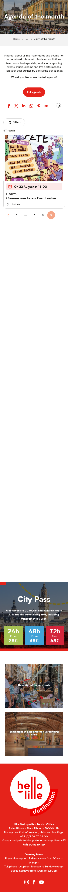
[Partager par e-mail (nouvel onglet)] (46, 106)
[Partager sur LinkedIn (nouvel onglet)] (24, 106)
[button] (58, 105)
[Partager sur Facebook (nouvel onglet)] (9, 106)
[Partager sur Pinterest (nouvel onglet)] (39, 106)
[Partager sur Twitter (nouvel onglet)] (16, 106)
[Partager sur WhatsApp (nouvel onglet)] (31, 106)
